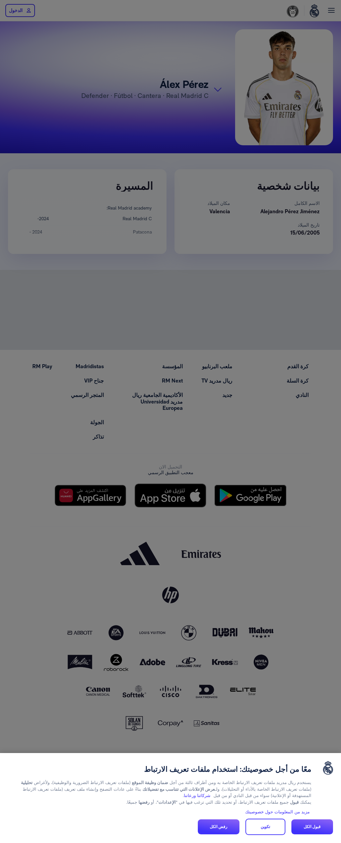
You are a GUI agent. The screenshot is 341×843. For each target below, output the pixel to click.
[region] (170, 798)
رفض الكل (218, 826)
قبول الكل (312, 826)
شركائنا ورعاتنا (197, 795)
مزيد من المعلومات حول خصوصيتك (277, 811)
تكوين (265, 826)
